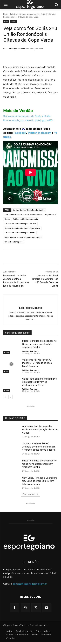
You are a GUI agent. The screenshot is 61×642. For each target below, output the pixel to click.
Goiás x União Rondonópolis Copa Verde (22, 228)
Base (6, 372)
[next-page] (10, 397)
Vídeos (13, 21)
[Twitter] (36, 607)
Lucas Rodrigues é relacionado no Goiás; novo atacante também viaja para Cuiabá (39, 344)
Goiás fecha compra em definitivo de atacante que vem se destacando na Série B (39, 381)
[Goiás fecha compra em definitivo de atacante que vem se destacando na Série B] (11, 383)
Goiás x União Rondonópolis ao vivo (20, 223)
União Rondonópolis (13, 242)
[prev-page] (5, 397)
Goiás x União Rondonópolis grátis (20, 232)
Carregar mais (29, 494)
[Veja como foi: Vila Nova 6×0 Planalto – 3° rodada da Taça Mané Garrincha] (11, 364)
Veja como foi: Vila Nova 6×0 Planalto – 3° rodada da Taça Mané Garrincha (37, 363)
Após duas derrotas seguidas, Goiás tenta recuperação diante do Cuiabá (40, 429)
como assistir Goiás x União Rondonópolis (23, 214)
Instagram (44, 132)
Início (5, 14)
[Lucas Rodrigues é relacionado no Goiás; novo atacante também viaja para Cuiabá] (11, 345)
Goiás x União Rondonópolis (25, 219)
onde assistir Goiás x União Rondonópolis (23, 237)
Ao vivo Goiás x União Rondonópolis (28, 210)
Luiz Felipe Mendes (16, 48)
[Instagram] (25, 607)
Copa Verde (50, 214)
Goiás (22, 14)
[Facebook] (14, 607)
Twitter (32, 132)
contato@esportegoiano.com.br (30, 583)
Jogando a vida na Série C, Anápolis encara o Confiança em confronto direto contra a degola (38, 446)
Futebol (13, 14)
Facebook (20, 132)
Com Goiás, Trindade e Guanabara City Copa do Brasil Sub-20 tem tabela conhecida (39, 481)
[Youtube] (46, 607)
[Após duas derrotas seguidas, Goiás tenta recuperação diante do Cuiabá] (11, 430)
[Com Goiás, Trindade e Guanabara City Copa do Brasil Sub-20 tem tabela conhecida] (11, 482)
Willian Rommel (30, 351)
